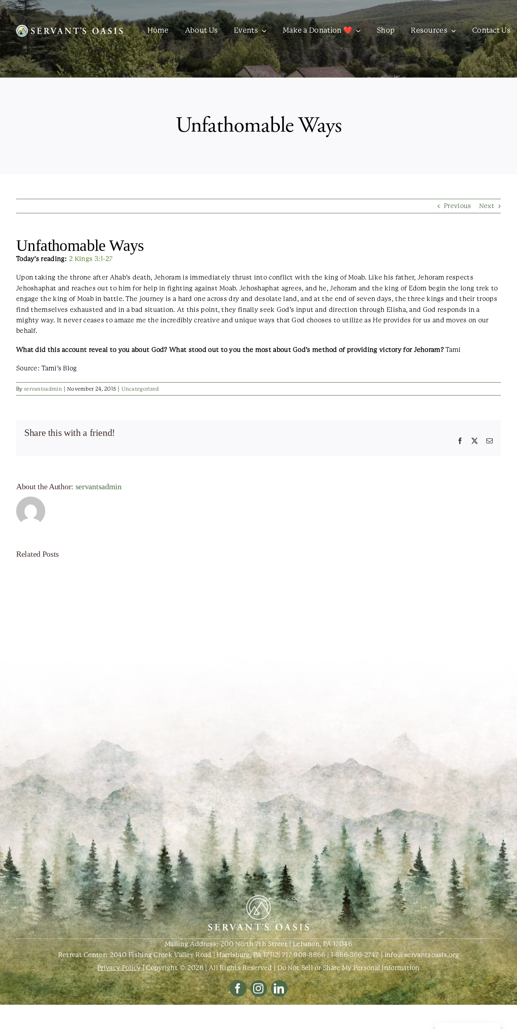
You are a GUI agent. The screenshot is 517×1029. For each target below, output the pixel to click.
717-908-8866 (304, 955)
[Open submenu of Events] (262, 30)
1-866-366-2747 (355, 955)
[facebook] (238, 988)
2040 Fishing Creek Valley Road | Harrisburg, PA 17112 (194, 955)
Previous (457, 206)
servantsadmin (43, 389)
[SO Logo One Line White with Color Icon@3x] (69, 28)
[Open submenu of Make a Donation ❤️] (356, 30)
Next (486, 206)
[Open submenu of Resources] (452, 30)
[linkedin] (279, 988)
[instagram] (258, 988)
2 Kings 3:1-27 (91, 259)
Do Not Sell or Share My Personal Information (348, 968)
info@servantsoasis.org (422, 955)
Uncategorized (140, 389)
